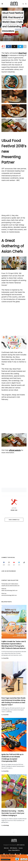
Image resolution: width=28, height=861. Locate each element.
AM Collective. (21, 845)
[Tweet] (14, 46)
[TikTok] (24, 563)
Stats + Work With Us (14, 850)
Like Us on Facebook (8, 571)
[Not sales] (14, 857)
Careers (21, 848)
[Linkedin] (20, 46)
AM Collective (13, 848)
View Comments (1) (14, 519)
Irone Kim (14, 510)
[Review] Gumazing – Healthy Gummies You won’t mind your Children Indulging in (12, 813)
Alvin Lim (6, 848)
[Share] (8, 46)
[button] (2, 4)
